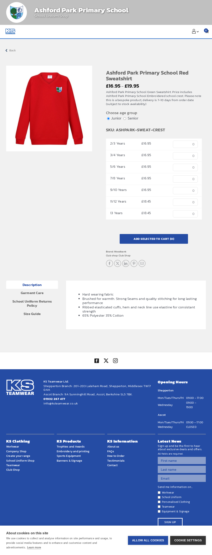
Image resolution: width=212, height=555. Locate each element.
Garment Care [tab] (32, 293)
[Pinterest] (133, 263)
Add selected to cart (154, 239)
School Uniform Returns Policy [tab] (32, 303)
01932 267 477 (54, 398)
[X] (117, 263)
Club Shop (124, 255)
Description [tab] (32, 284)
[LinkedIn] (125, 263)
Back (12, 50)
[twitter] (106, 361)
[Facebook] (109, 263)
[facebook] (96, 360)
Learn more (34, 547)
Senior (133, 118)
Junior (116, 118)
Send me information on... (175, 487)
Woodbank (120, 251)
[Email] (142, 263)
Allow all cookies (148, 540)
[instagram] (115, 361)
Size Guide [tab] (32, 313)
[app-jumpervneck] (49, 109)
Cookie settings (188, 540)
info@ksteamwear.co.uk (60, 403)
